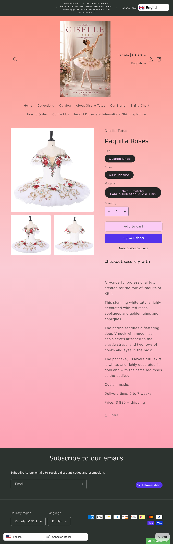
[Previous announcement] (56, 8)
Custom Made (120, 158)
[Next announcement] (117, 8)
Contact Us (159, 541)
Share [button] (113, 415)
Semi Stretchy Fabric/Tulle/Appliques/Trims (133, 192)
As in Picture (119, 175)
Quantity (110, 203)
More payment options (133, 248)
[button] (15, 59)
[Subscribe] (81, 484)
